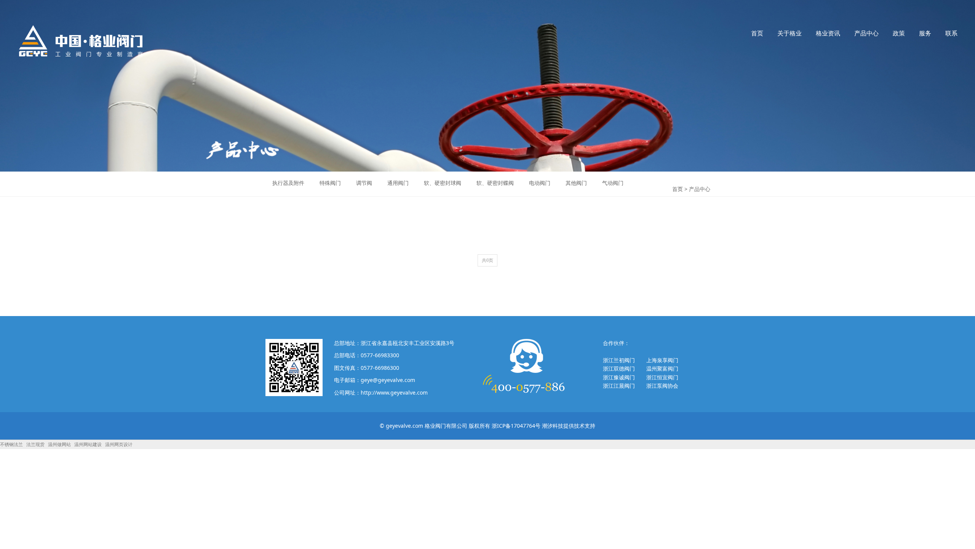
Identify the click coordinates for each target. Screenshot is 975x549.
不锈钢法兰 (11, 444)
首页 (757, 33)
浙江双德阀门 (619, 368)
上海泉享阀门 (662, 360)
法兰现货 (35, 444)
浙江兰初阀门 (619, 360)
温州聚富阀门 (662, 368)
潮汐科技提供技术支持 (568, 425)
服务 (925, 33)
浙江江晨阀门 (619, 385)
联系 (951, 33)
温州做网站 (59, 444)
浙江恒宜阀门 (662, 377)
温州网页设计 (119, 444)
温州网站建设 (88, 444)
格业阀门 (81, 41)
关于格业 (789, 33)
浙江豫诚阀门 (619, 377)
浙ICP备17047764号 (516, 425)
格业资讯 (828, 33)
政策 (899, 33)
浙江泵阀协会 (662, 385)
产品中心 (866, 33)
